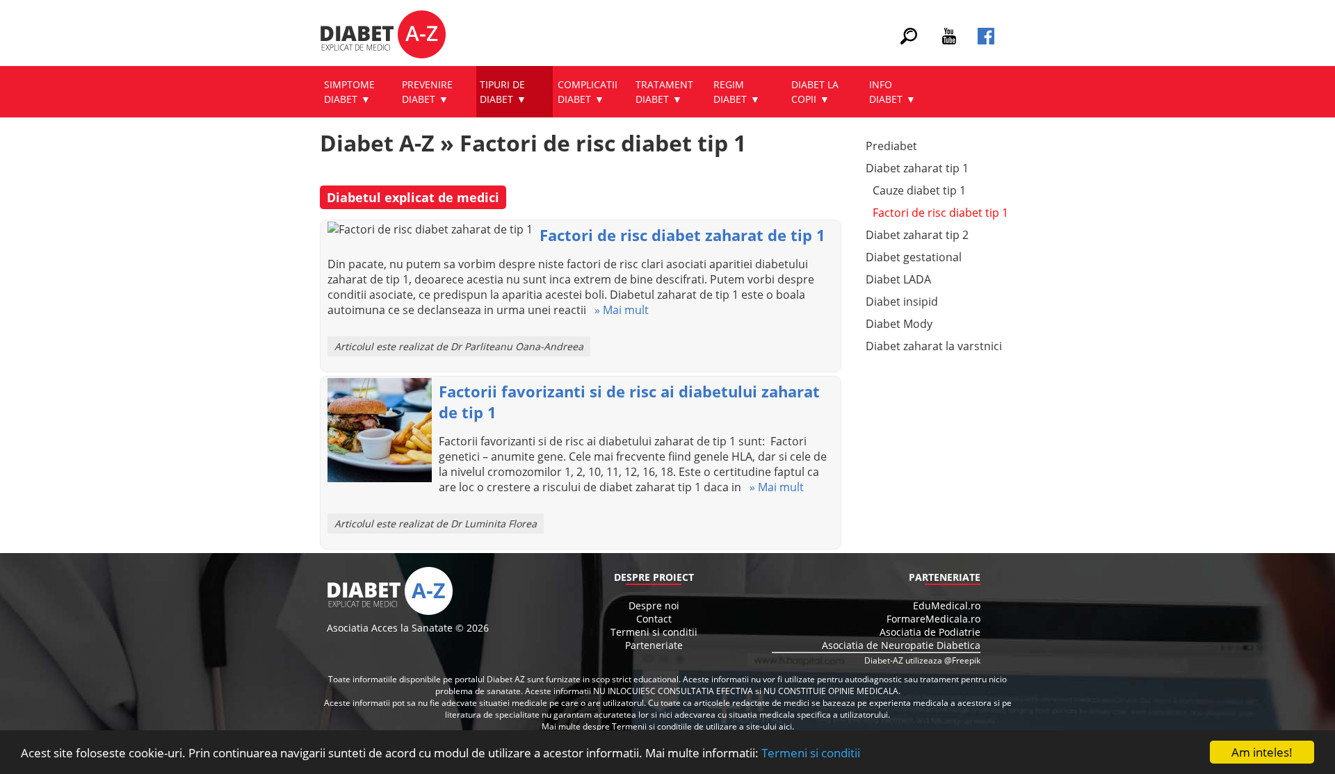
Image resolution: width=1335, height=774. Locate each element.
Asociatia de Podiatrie (930, 632)
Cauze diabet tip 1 (919, 190)
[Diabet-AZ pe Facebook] (986, 40)
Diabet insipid (902, 301)
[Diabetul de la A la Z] (383, 36)
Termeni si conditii (810, 753)
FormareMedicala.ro (933, 618)
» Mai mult (617, 310)
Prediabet (891, 146)
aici (785, 726)
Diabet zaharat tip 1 (917, 168)
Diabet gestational (914, 257)
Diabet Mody (899, 323)
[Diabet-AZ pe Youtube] (949, 40)
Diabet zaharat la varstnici (934, 346)
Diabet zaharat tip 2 (917, 234)
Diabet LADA (898, 279)
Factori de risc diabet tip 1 (940, 212)
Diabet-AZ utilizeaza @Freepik (922, 660)
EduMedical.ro (946, 605)
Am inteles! (1262, 752)
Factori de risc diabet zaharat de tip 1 (682, 234)
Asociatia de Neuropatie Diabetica (901, 645)
